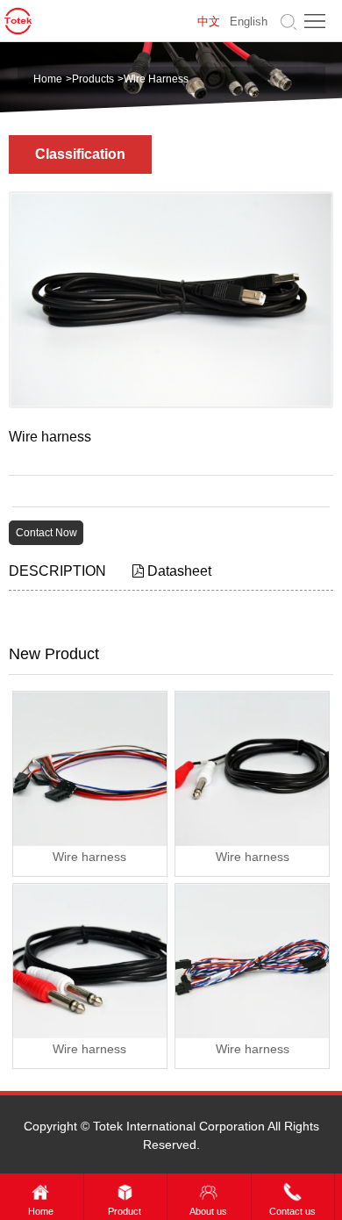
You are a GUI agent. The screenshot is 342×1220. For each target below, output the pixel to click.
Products (93, 79)
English (248, 21)
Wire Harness (156, 79)
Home (47, 79)
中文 (208, 21)
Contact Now (46, 533)
